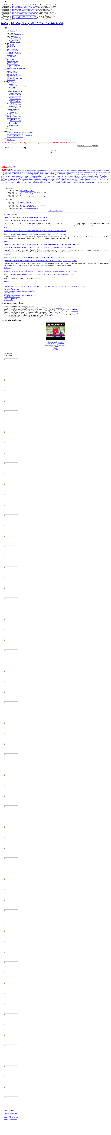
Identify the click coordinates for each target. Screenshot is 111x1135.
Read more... (7, 227)
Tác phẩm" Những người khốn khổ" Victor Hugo (32, 205)
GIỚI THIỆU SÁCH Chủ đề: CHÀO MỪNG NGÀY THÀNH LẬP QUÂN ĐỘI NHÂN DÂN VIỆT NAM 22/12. (35, 231)
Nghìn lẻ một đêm (24, 203)
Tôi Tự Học (23, 195)
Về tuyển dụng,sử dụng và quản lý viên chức (15, 316)
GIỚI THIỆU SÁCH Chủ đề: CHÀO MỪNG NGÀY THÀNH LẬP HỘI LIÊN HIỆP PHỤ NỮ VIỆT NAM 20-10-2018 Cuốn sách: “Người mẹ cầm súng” (44, 286)
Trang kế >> (59, 211)
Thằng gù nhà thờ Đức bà (26, 202)
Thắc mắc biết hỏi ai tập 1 (26, 194)
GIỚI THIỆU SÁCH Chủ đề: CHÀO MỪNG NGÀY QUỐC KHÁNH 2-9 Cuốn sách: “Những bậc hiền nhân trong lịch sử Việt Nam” (41, 271)
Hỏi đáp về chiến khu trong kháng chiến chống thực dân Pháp (20, 295)
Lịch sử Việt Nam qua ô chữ (27, 191)
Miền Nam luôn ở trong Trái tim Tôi (29, 208)
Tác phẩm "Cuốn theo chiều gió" (28, 206)
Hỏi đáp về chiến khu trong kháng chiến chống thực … (34, 196)
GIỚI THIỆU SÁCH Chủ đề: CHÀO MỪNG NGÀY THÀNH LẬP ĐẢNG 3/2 (25, 217)
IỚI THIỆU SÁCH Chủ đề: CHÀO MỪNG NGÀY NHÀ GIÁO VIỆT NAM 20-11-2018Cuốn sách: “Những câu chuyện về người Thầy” (41, 257)
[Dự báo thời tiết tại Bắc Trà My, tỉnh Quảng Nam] (55, 346)
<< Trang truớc (52, 211)
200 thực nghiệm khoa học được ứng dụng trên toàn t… (34, 192)
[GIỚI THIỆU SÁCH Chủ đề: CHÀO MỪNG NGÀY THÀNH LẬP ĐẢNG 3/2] (25, 220)
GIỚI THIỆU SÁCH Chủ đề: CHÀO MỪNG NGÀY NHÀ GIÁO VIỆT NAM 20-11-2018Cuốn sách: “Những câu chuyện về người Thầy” (42, 244)
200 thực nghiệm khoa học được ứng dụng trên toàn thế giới (19, 291)
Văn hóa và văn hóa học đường (12, 297)
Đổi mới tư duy (8, 288)
